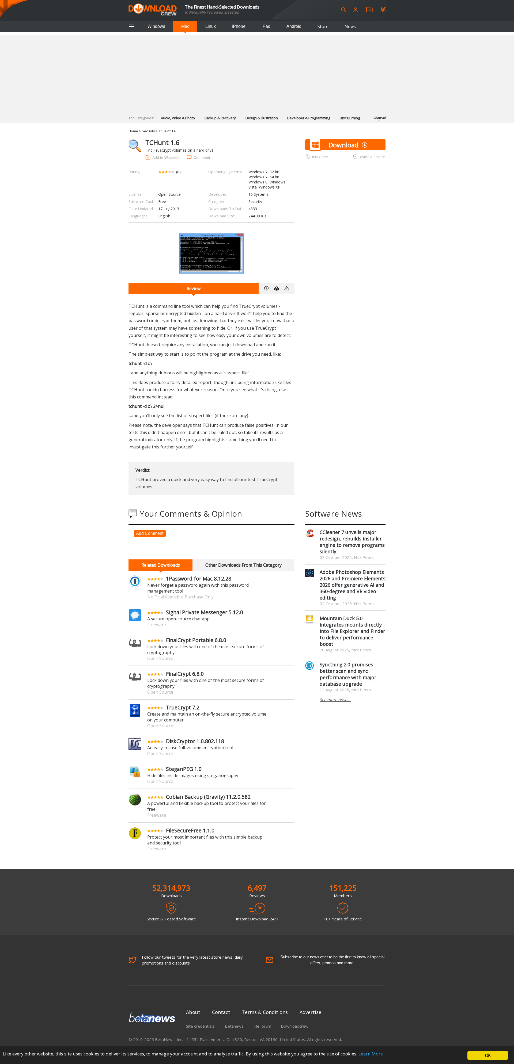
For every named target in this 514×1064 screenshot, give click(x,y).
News (350, 26)
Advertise (310, 1012)
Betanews (234, 1026)
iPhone (238, 26)
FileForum (262, 1026)
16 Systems (258, 194)
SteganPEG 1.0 (184, 769)
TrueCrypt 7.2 (182, 707)
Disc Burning (350, 118)
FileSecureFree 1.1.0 (190, 830)
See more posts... (335, 699)
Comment (202, 157)
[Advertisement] (257, 72)
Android (293, 26)
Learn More (370, 1054)
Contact (221, 1012)
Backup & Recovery (220, 118)
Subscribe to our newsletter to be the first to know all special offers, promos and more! (332, 960)
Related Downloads (160, 565)
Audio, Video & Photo (178, 118)
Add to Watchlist (165, 157)
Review (194, 288)
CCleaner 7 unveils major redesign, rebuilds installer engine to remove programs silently (352, 542)
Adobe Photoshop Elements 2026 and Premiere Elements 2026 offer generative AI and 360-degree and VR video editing (353, 585)
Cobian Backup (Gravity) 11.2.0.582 (208, 796)
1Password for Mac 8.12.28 (198, 578)
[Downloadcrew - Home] (152, 10)
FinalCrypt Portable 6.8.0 (196, 640)
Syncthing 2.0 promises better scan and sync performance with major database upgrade (348, 674)
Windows (156, 26)
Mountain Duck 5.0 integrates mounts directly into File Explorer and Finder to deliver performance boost (352, 631)
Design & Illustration (261, 118)
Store (323, 26)
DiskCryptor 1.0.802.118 (195, 741)
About (193, 1012)
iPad (266, 26)
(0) (178, 171)
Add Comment (149, 533)
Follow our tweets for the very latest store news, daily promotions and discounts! (192, 960)
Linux (210, 26)
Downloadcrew (294, 1026)
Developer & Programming (308, 118)
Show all (379, 118)
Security (148, 131)
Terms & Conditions (265, 1012)
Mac (185, 26)
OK (487, 1055)
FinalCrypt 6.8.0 (185, 673)
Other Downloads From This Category (243, 565)
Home (133, 131)
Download (343, 144)
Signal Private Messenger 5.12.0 (204, 612)
